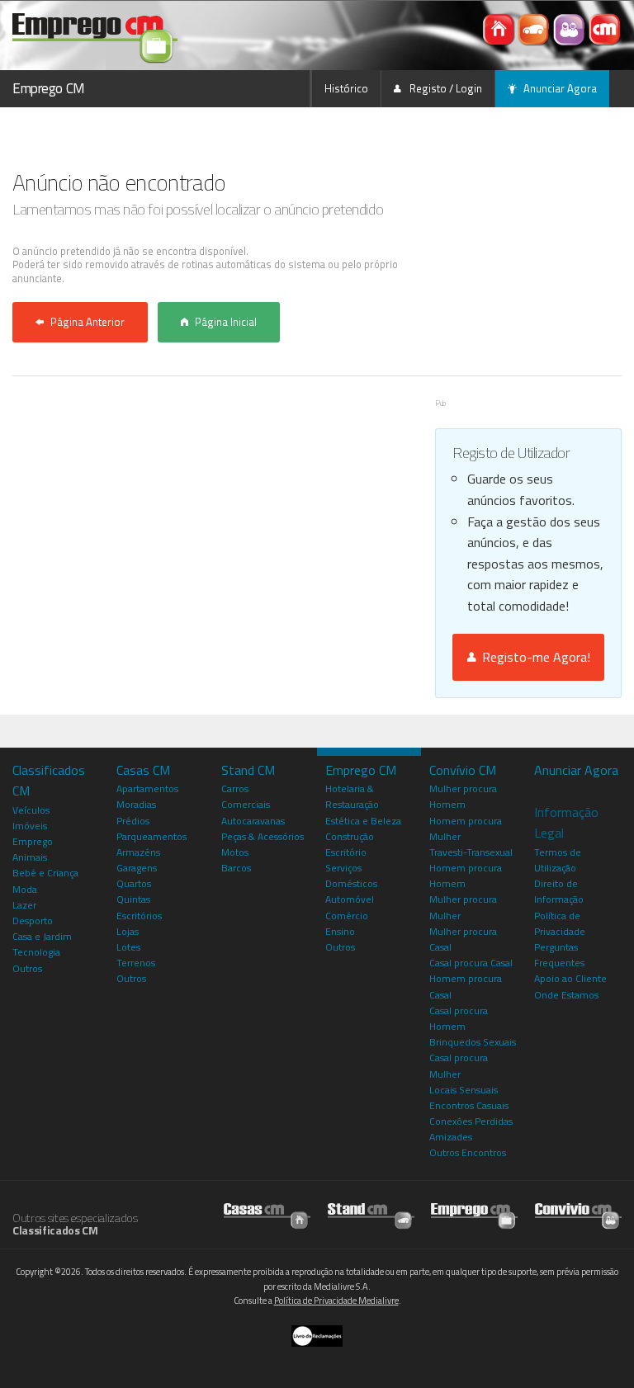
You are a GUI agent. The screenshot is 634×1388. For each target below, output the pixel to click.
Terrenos (135, 962)
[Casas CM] (500, 28)
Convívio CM (462, 770)
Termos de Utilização (557, 860)
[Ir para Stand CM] (371, 1212)
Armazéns (138, 852)
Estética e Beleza (363, 821)
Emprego (32, 841)
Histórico (346, 88)
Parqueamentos (151, 836)
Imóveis (29, 825)
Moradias (136, 804)
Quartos (133, 883)
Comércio (346, 915)
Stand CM (248, 770)
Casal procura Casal (471, 962)
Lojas (127, 931)
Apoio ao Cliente (570, 978)
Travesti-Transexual (471, 852)
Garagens (136, 868)
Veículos (31, 810)
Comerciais (245, 804)
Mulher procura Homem (463, 796)
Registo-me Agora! (533, 657)
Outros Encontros (467, 1152)
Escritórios (139, 915)
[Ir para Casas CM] (267, 1212)
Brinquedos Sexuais (472, 1042)
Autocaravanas (253, 821)
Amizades (450, 1137)
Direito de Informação (559, 891)
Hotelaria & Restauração (352, 796)
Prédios (132, 821)
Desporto (32, 920)
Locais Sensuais (463, 1090)
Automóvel (349, 899)
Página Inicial (226, 322)
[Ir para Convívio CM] (578, 1212)
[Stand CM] (535, 28)
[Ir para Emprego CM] (474, 1212)
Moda (24, 889)
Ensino (340, 931)
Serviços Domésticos (351, 875)
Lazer (24, 905)
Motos (234, 852)
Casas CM (143, 770)
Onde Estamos (566, 995)
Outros (27, 968)
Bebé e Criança (45, 872)
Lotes (128, 947)
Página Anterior (87, 322)
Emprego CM (48, 88)
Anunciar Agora (560, 88)
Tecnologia (36, 952)
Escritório (346, 852)
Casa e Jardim (42, 936)
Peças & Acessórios (262, 836)
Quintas (133, 899)
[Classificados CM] (605, 28)
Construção (349, 836)
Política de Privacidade (559, 923)
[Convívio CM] (571, 28)
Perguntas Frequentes (559, 954)
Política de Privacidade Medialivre (336, 1300)
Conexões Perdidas (471, 1121)
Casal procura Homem (458, 1018)
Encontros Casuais (469, 1105)
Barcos (236, 868)
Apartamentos (147, 788)
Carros (234, 788)
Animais (29, 857)
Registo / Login (444, 88)
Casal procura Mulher (458, 1065)
